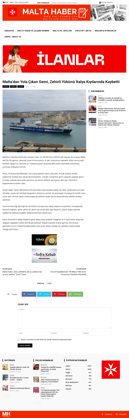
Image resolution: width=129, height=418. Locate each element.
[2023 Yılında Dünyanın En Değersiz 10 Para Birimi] (36, 379)
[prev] (88, 2)
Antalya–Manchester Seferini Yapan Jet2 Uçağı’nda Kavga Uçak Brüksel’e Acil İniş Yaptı (112, 110)
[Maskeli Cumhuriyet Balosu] (5, 388)
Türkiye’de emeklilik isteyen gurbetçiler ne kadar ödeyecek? (51, 369)
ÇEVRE (20, 86)
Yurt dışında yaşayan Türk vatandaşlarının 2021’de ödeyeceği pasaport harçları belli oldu (50, 393)
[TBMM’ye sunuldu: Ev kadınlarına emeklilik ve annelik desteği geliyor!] (92, 99)
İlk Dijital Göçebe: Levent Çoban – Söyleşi (19, 379)
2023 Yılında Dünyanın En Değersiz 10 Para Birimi (50, 381)
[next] (92, 2)
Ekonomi (44, 365)
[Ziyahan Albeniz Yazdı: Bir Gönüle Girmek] (5, 367)
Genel (6, 86)
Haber (13, 86)
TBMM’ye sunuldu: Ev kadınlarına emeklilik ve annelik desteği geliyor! (111, 99)
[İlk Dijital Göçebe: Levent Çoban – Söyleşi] (5, 377)
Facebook (108, 414)
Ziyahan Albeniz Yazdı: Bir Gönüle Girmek (19, 368)
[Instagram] (117, 414)
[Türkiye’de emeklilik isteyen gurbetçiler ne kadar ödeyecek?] (36, 367)
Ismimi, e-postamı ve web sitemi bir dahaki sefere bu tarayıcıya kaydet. (46, 339)
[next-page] (8, 395)
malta (49, 283)
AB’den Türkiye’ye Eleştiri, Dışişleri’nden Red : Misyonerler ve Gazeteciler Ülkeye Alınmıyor (111, 123)
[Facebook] (102, 414)
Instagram (122, 414)
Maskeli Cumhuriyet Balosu (20, 388)
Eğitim (100, 118)
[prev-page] (4, 395)
